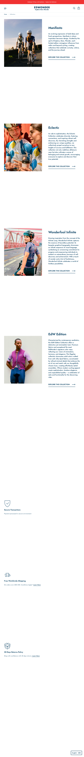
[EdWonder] (42, 8)
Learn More (37, 585)
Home (5, 14)
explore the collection (59, 57)
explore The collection (59, 271)
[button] (76, 753)
